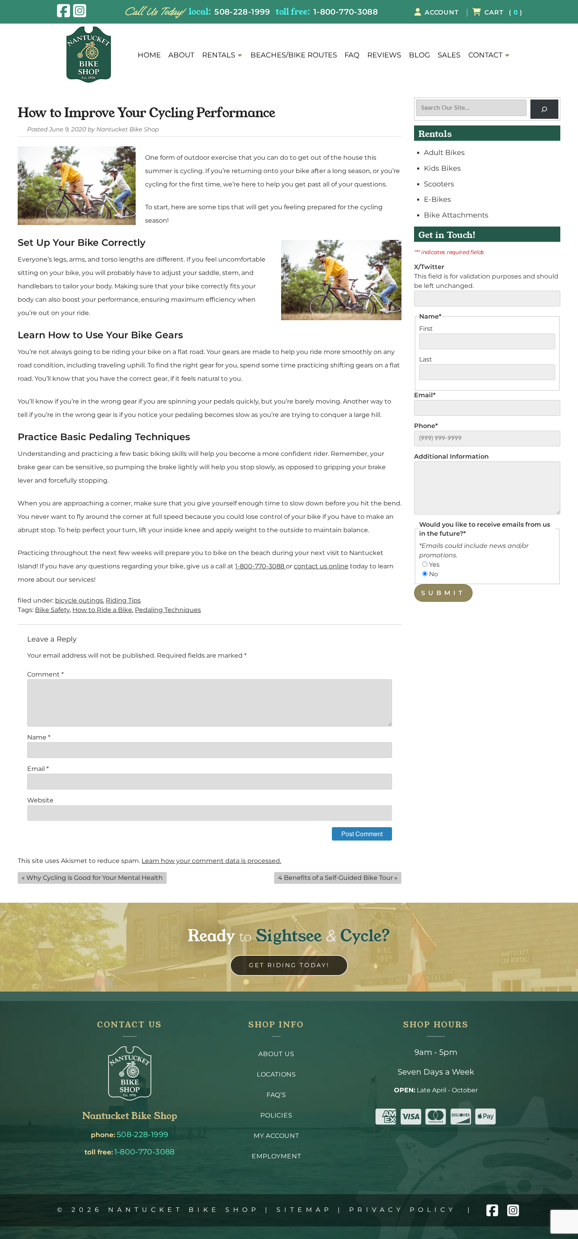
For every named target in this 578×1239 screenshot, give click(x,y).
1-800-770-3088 (345, 12)
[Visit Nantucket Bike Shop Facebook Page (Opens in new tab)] (63, 10)
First (426, 328)
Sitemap (304, 1209)
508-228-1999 (242, 12)
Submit (443, 593)
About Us (276, 1054)
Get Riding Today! (289, 965)
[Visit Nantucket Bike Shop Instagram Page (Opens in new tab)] (80, 10)
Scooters (439, 183)
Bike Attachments (456, 214)
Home (149, 55)
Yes (434, 564)
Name (38, 737)
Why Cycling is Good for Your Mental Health (94, 877)
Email (38, 769)
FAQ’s (276, 1095)
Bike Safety (52, 610)
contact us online (321, 566)
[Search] (544, 109)
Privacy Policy (403, 1209)
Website (40, 800)
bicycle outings (79, 600)
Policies (276, 1115)
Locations (276, 1074)
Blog (419, 55)
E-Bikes (437, 199)
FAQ (351, 55)
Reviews (384, 55)
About (181, 55)
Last (425, 359)
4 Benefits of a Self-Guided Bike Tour (335, 877)
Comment (45, 674)
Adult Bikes (444, 152)
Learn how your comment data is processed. (211, 861)
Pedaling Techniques (168, 610)
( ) (503, 12)
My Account (276, 1135)
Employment (276, 1156)
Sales (449, 55)
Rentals (218, 55)
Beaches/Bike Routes (293, 55)
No (433, 574)
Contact (485, 55)
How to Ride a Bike (102, 610)
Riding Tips (123, 600)
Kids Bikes (442, 168)
